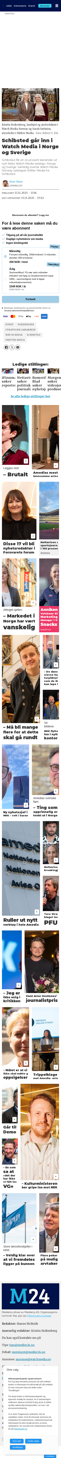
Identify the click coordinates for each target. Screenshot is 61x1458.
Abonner (45, 5)
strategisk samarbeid (20, 329)
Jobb (9, 5)
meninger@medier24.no (28, 1352)
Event (31, 5)
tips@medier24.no (21, 1345)
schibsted (34, 334)
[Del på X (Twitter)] (12, 347)
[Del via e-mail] (17, 347)
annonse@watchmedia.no (33, 1359)
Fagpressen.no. (21, 1429)
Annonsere (20, 5)
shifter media (15, 340)
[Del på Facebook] (6, 347)
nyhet (9, 324)
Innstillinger (50, 1456)
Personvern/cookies (39, 1315)
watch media (14, 334)
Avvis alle (17, 1441)
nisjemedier (26, 324)
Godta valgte (33, 1441)
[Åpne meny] (56, 6)
